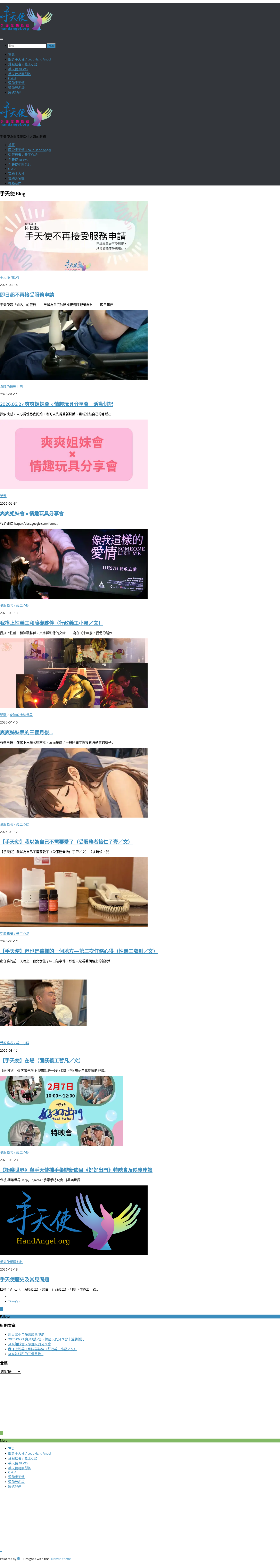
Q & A (12, 78)
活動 (3, 496)
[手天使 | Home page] (26, 31)
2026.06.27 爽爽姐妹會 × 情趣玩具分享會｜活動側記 (56, 404)
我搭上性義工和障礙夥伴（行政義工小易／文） (51, 623)
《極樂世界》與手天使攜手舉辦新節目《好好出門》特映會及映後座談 (76, 1170)
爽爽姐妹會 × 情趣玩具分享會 (32, 513)
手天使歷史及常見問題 (24, 1279)
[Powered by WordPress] (18, 1558)
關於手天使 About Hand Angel (29, 59)
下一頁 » (14, 1302)
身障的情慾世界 (11, 387)
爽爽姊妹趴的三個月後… (26, 732)
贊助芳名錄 (16, 88)
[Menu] (1, 39)
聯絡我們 (14, 93)
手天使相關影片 (19, 74)
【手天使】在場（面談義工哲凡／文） (42, 1061)
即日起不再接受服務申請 (27, 295)
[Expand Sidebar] (1, 1309)
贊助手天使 (16, 83)
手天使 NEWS (18, 69)
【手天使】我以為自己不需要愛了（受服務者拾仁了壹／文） (66, 842)
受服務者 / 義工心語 (23, 64)
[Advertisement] (123, 1402)
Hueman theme (60, 1559)
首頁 (11, 54)
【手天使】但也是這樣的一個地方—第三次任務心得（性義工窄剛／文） (79, 951)
